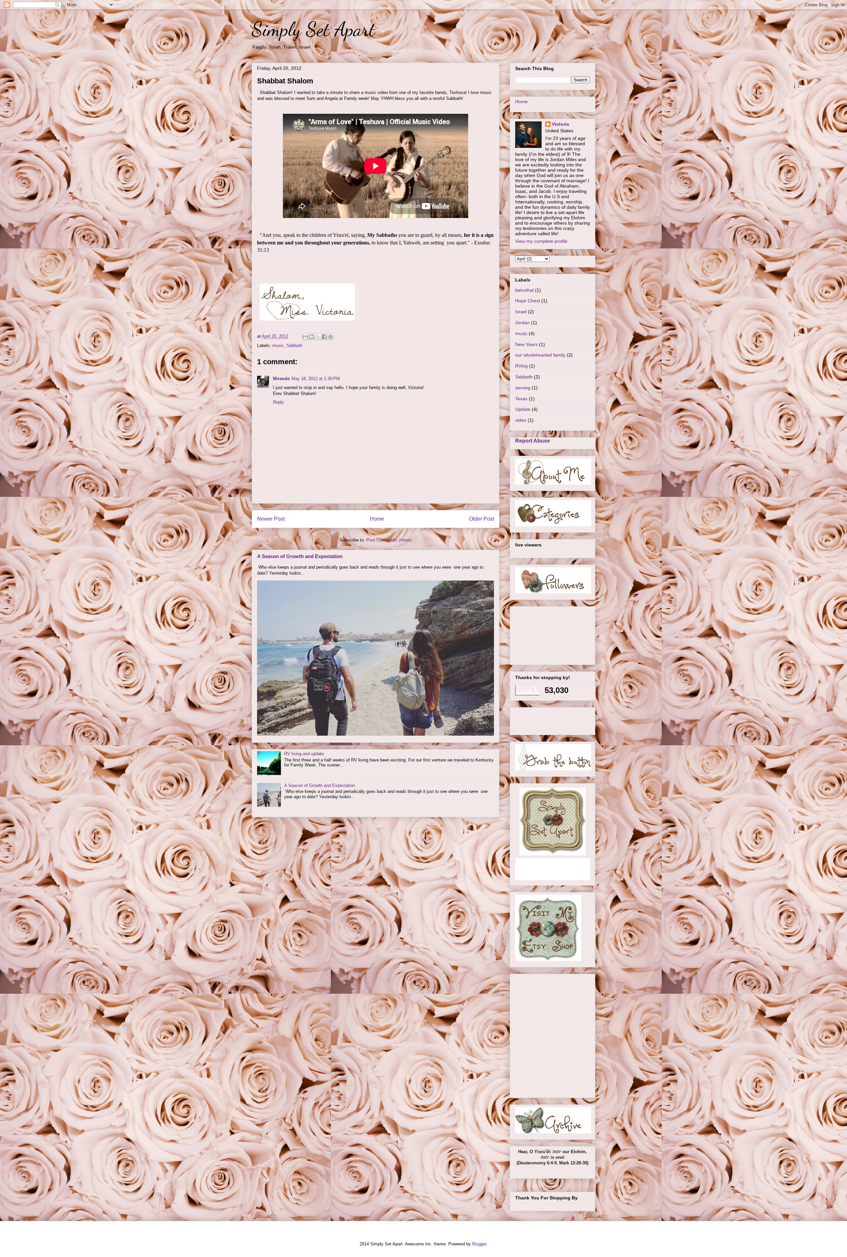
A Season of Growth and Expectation (299, 556)
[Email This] (305, 336)
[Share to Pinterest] (330, 336)
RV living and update (304, 753)
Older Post (481, 519)
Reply (278, 402)
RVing (521, 365)
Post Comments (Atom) (389, 540)
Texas (521, 398)
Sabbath (294, 345)
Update (522, 409)
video (520, 420)
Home (377, 519)
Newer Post (271, 519)
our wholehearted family (540, 355)
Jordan (522, 322)
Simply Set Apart (313, 29)
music (278, 345)
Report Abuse (532, 441)
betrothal (524, 290)
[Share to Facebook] (324, 336)
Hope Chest (527, 300)
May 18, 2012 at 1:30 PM (315, 378)
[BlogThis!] (311, 336)
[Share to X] (318, 336)
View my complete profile (541, 241)
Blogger (479, 1243)
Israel (521, 311)
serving (522, 387)
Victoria (560, 124)
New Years (526, 344)
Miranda (281, 378)
